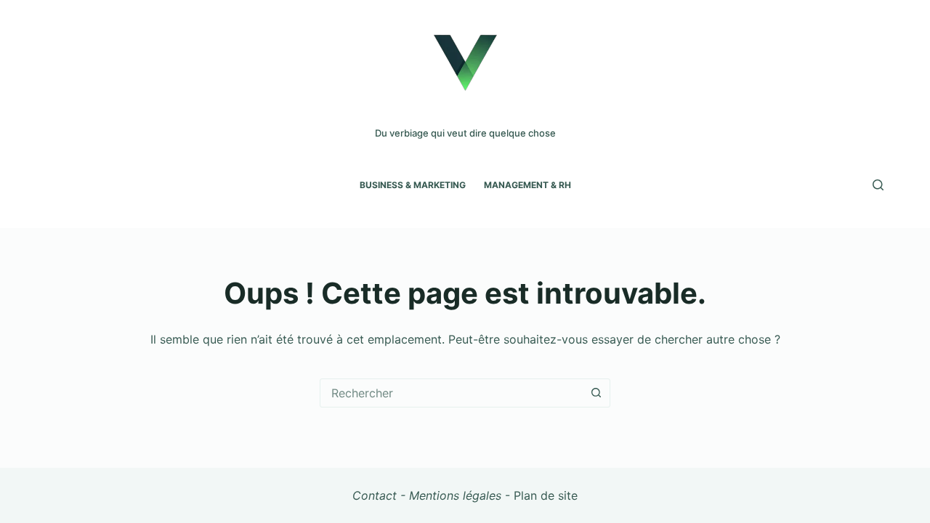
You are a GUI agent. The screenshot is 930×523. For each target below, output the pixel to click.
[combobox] (451, 393)
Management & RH (527, 184)
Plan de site (546, 495)
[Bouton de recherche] (596, 393)
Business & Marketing (413, 184)
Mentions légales (455, 495)
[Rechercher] (878, 184)
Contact (374, 495)
